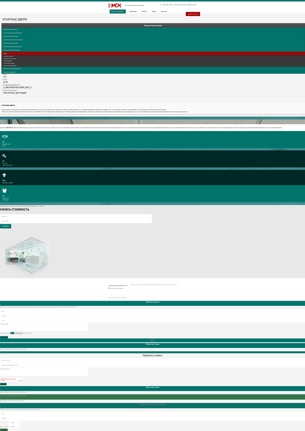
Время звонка (4, 426)
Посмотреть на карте (116, 288)
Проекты (144, 11)
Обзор (12, 333)
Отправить (5, 226)
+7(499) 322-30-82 (179, 4)
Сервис (154, 11)
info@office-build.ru (192, 4)
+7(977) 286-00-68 (167, 4)
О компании (133, 11)
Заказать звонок (193, 14)
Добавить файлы (5, 333)
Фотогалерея (155, 284)
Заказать (3, 384)
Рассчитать (4, 337)
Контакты (164, 11)
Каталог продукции (117, 11)
